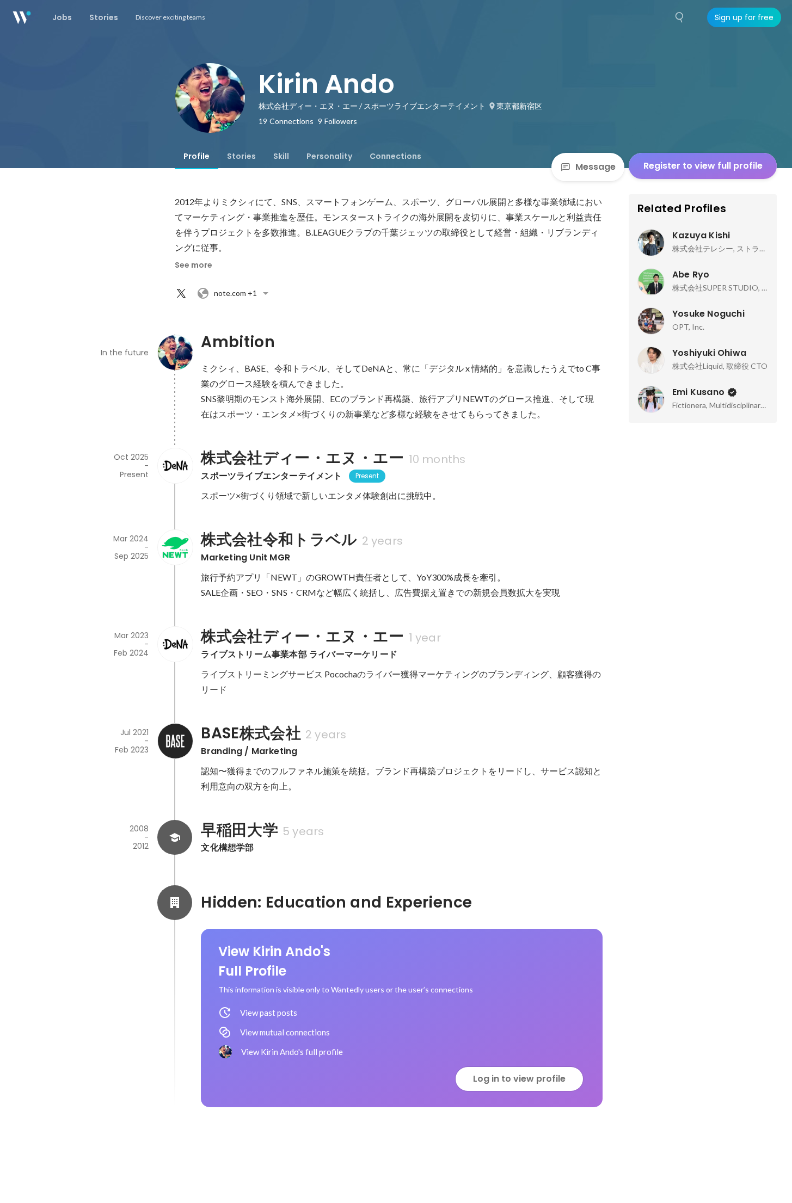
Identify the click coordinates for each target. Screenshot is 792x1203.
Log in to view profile (519, 1078)
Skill (281, 156)
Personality (329, 156)
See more (193, 265)
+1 (235, 293)
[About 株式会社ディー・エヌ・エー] (174, 466)
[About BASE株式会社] (174, 741)
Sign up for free (744, 17)
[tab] (196, 156)
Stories (241, 156)
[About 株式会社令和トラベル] (174, 547)
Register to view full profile (703, 165)
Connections (395, 156)
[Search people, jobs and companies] (680, 17)
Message (595, 167)
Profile (196, 156)
